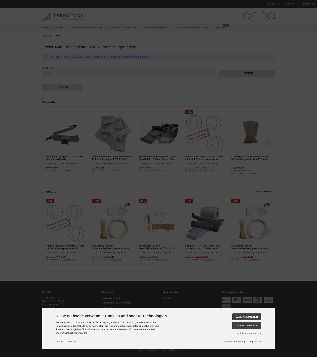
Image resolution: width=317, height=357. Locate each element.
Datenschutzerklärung (233, 341)
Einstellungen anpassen (248, 333)
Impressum (255, 341)
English (72, 341)
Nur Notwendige (247, 325)
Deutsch (60, 341)
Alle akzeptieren (247, 317)
